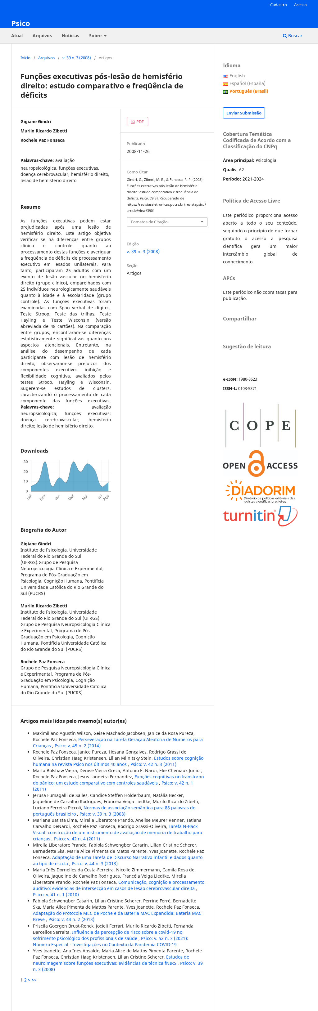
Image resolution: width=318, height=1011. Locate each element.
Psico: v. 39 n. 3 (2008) (102, 814)
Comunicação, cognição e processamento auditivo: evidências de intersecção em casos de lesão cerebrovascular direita (118, 885)
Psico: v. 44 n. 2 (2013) (71, 919)
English (237, 75)
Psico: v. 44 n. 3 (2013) (95, 863)
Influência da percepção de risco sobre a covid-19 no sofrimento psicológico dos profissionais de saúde (107, 935)
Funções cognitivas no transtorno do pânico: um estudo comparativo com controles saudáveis (118, 780)
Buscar (294, 35)
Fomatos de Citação (149, 222)
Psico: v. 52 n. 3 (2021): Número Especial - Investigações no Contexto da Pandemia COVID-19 (110, 941)
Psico (20, 23)
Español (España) (247, 83)
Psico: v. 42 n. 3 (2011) (153, 764)
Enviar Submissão (243, 113)
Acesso (300, 4)
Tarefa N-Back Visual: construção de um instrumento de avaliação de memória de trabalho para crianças (117, 832)
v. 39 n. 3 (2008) (76, 57)
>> (34, 980)
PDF (139, 121)
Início (25, 57)
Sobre (96, 35)
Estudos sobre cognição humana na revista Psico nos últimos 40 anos (118, 761)
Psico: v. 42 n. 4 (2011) (77, 839)
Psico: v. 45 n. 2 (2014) (78, 746)
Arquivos (42, 35)
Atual (17, 35)
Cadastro (278, 4)
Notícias (70, 35)
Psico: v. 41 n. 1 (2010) (56, 894)
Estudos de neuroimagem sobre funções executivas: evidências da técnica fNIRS (111, 960)
